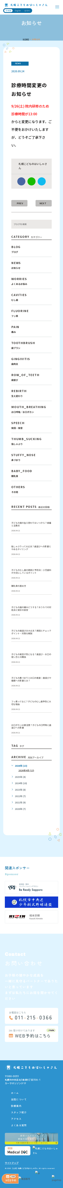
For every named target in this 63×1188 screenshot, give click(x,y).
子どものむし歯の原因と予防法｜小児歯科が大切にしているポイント (31, 571)
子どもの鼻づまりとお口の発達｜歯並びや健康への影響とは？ (31, 679)
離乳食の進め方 (18, 586)
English (18, 10)
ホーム (15, 1093)
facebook (21, 181)
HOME (26, 39)
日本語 (8, 10)
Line (31, 181)
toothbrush (23, 345)
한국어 (27, 10)
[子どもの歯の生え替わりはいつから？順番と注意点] (48, 518)
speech (18, 425)
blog (16, 249)
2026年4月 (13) (26, 770)
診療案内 (16, 1105)
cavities (19, 297)
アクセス (16, 1118)
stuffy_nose (23, 457)
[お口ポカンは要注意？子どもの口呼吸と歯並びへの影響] (48, 720)
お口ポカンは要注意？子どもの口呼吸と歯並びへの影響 (31, 726)
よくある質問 (19, 1125)
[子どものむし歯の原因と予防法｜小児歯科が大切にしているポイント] (48, 565)
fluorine (20, 313)
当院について (19, 1099)
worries (19, 281)
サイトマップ (11, 1163)
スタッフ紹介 (19, 1112)
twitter (42, 181)
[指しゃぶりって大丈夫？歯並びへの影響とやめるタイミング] (48, 541)
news (18, 63)
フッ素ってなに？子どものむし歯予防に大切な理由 (31, 703)
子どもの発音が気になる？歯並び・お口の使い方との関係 (31, 656)
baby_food (21, 473)
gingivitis (20, 361)
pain (15, 329)
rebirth (19, 393)
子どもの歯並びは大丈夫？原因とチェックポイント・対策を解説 (31, 632)
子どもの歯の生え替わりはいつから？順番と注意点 (31, 524)
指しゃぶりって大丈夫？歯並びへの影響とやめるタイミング (31, 548)
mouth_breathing (28, 409)
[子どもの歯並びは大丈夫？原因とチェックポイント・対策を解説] (48, 625)
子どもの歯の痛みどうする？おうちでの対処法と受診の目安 (31, 608)
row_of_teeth (25, 377)
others (18, 489)
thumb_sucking (26, 441)
